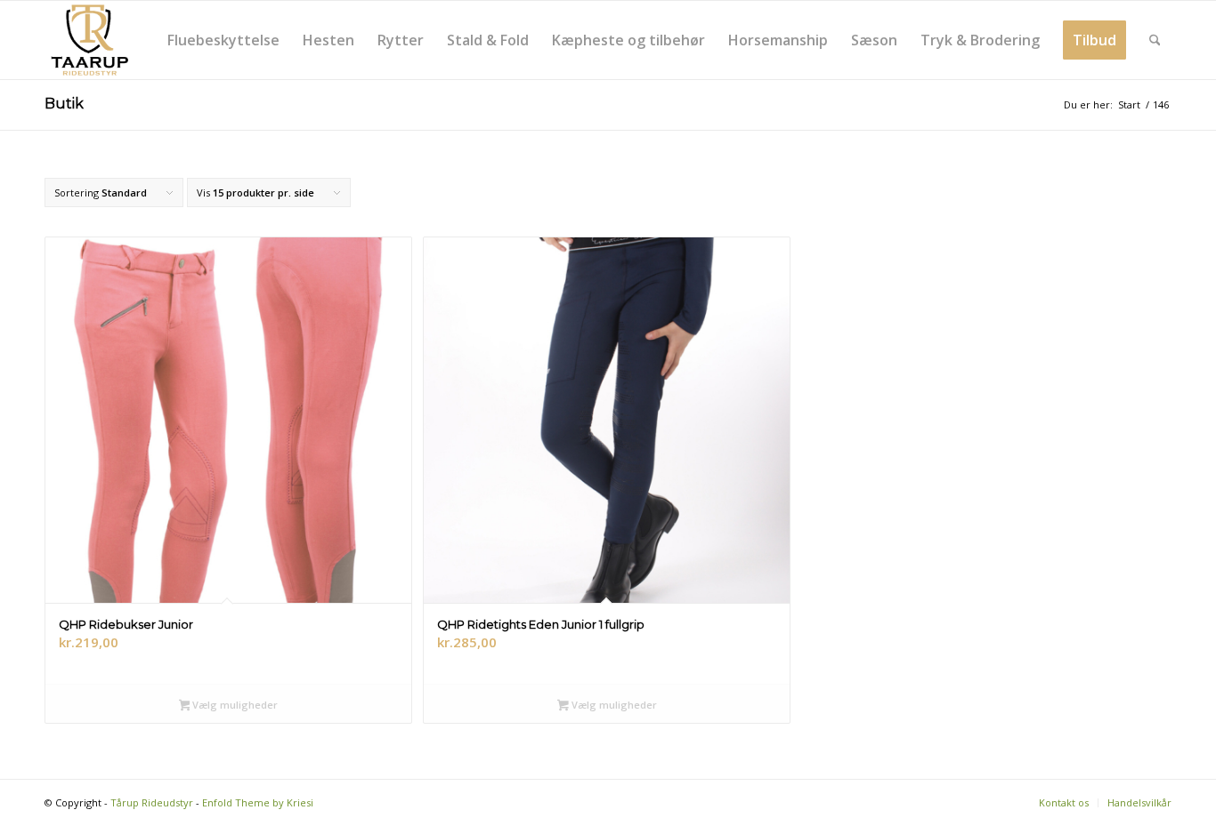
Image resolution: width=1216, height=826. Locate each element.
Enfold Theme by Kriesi (257, 802)
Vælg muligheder (234, 704)
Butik (64, 103)
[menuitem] (223, 40)
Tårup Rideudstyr (151, 802)
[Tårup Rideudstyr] (89, 40)
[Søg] (1155, 40)
